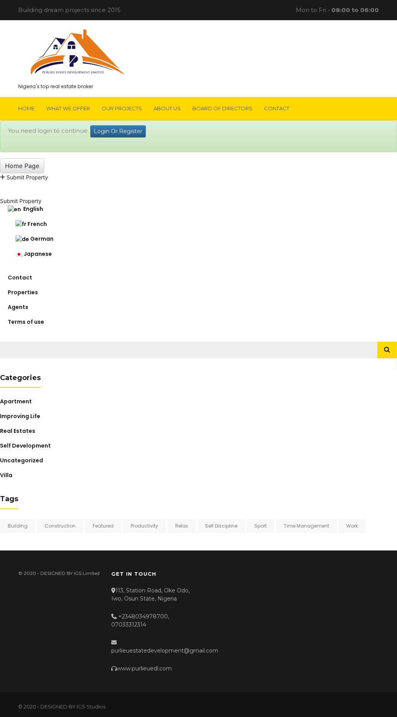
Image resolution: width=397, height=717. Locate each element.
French (36, 224)
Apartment (16, 401)
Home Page (22, 166)
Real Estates (17, 431)
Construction (60, 526)
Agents (18, 307)
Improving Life (20, 416)
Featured (103, 526)
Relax (181, 526)
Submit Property (26, 177)
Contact (20, 277)
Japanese (37, 254)
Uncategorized (21, 460)
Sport (260, 526)
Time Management (306, 526)
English (32, 209)
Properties (23, 292)
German (41, 239)
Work (352, 526)
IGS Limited (87, 573)
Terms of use (26, 322)
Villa (6, 475)
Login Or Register (118, 131)
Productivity (144, 526)
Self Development (25, 446)
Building (18, 526)
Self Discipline (221, 526)
